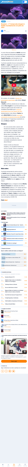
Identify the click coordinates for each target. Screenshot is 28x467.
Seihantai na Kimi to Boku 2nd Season (15, 238)
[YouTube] (13, 371)
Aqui (6, 200)
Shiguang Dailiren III (11, 229)
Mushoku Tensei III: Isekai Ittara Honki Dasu (15, 234)
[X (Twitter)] (2, 371)
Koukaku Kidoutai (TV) (10, 277)
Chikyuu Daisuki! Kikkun (10, 303)
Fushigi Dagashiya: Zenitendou (11, 297)
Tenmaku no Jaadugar (12, 243)
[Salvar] (26, 31)
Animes (3, 21)
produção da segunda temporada (11, 117)
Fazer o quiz (14, 361)
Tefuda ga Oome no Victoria (11, 284)
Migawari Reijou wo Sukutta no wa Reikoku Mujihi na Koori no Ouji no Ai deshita (14, 291)
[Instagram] (6, 371)
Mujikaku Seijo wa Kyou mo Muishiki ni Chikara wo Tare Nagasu (13, 280)
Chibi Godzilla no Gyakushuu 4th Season (13, 300)
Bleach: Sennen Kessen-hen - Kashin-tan (15, 225)
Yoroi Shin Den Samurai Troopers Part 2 (13, 294)
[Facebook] (9, 371)
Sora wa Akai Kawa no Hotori (11, 287)
